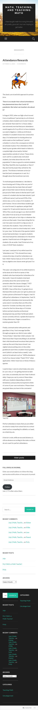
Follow (7, 487)
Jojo (4, 558)
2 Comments (21, 64)
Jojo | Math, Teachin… (16, 522)
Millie (28, 527)
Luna (27, 532)
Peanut (28, 537)
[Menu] (6, 39)
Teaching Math (8, 690)
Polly (27, 542)
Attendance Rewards (15, 60)
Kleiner (28, 522)
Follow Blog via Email (12, 467)
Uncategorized (8, 696)
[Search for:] (19, 509)
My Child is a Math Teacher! (12, 564)
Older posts (19, 458)
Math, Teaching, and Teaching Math (19, 10)
